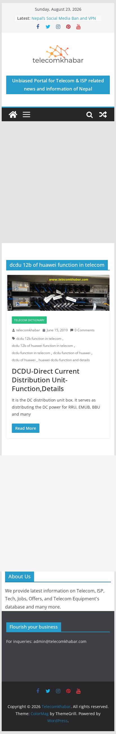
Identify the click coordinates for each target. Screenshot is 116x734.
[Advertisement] (58, 182)
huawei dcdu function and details (64, 360)
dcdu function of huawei (71, 353)
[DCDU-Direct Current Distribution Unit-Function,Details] (58, 293)
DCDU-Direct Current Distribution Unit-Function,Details (45, 379)
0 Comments (85, 330)
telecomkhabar (28, 330)
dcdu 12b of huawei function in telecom (42, 345)
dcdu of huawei (23, 360)
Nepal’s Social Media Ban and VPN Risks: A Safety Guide (64, 21)
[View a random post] (103, 114)
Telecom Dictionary (29, 320)
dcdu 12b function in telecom (38, 338)
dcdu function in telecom (31, 353)
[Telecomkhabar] (13, 114)
